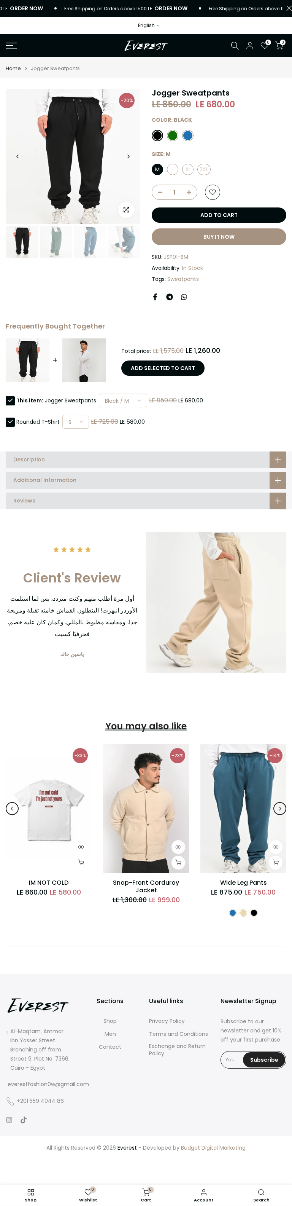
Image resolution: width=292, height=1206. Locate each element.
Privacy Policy (167, 1021)
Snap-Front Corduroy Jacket (146, 886)
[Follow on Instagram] (9, 1120)
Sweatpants (183, 279)
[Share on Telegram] (169, 297)
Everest (127, 1148)
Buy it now (219, 237)
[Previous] (17, 156)
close (287, 8)
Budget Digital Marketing (213, 1148)
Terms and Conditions (178, 1034)
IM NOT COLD (48, 882)
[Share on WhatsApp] (184, 297)
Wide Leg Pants (243, 882)
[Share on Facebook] (155, 297)
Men (110, 1034)
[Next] (128, 156)
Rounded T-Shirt (38, 421)
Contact (110, 1047)
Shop (110, 1021)
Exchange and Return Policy (177, 1050)
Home (13, 68)
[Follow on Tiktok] (23, 1120)
